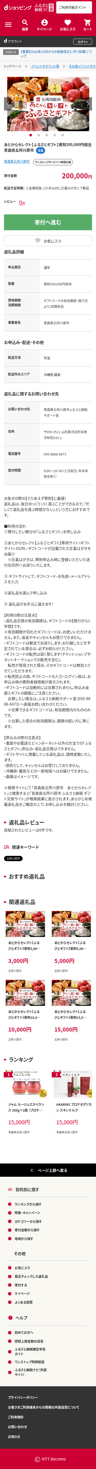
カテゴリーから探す (28, 1221)
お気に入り (67, 29)
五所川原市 (13, 858)
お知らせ (14, 1436)
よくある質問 (24, 1302)
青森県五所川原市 (17, 161)
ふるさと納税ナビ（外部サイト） (31, 1372)
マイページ (44, 29)
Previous (8, 103)
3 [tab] (47, 135)
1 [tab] (31, 135)
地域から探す (24, 1238)
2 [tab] (39, 135)
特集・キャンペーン (27, 1212)
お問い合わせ (17, 1426)
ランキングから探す (28, 1204)
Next (88, 103)
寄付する (21, 1285)
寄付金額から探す (27, 1230)
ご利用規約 (15, 1417)
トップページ (12, 66)
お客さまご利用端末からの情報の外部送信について (43, 1407)
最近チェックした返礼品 (31, 1276)
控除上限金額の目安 (29, 1341)
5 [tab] (63, 135)
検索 (25, 29)
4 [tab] (55, 135)
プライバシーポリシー (23, 1397)
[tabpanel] (48, 104)
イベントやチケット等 (45, 66)
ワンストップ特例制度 (30, 1362)
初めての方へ (24, 1332)
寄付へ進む (48, 222)
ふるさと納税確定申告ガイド (30, 1351)
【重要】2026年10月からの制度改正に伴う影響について (56, 53)
